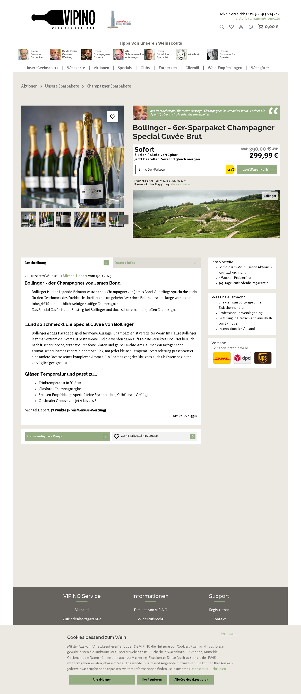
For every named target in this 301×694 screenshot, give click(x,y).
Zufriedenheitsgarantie (82, 619)
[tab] (66, 263)
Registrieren (219, 610)
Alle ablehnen (102, 679)
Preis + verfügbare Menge (44, 436)
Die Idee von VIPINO (150, 610)
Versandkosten (181, 184)
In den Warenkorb (253, 170)
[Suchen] (221, 26)
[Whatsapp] (250, 26)
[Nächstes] (123, 219)
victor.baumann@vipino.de (258, 18)
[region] (72, 167)
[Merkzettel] (231, 26)
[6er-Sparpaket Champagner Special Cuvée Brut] (72, 157)
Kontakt (219, 619)
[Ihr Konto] (241, 26)
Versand (82, 610)
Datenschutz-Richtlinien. (208, 669)
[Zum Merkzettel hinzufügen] (113, 116)
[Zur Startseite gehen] (63, 19)
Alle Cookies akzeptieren (191, 679)
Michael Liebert (75, 276)
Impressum (228, 634)
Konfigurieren (152, 679)
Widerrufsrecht (150, 619)
